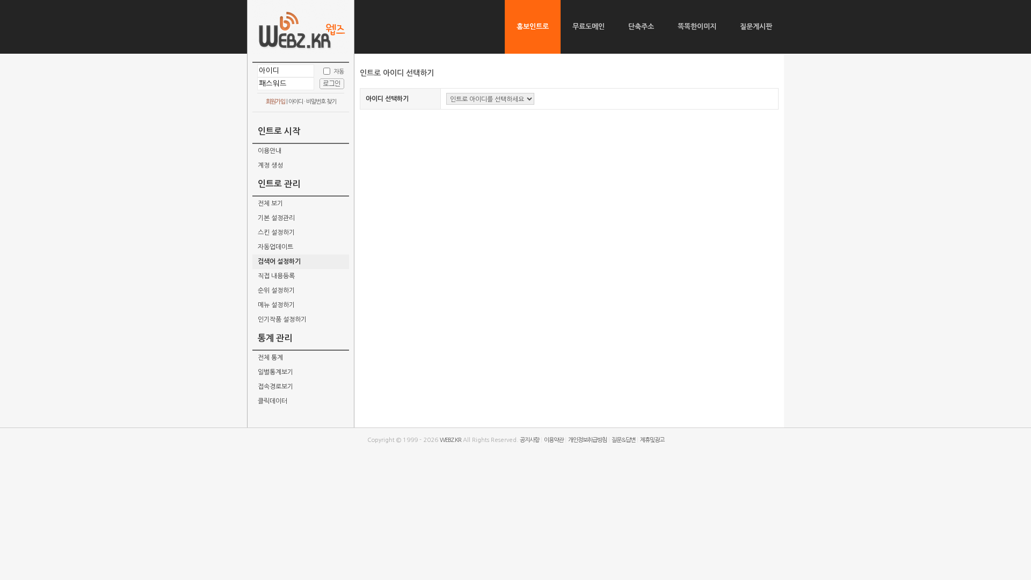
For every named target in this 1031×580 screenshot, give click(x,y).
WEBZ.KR (450, 440)
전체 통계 (270, 357)
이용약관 (553, 440)
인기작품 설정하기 (282, 319)
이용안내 (269, 151)
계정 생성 (270, 165)
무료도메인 (588, 26)
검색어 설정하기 (279, 261)
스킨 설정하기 (276, 232)
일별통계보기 (275, 372)
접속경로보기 (275, 386)
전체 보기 (270, 203)
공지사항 (529, 440)
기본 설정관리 (276, 218)
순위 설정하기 (276, 290)
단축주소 (641, 26)
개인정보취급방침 (587, 440)
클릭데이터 (272, 401)
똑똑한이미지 (697, 26)
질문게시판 (756, 26)
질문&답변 (623, 440)
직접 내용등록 (276, 276)
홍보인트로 (533, 26)
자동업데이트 (275, 247)
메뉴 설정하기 (276, 305)
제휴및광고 (652, 440)
